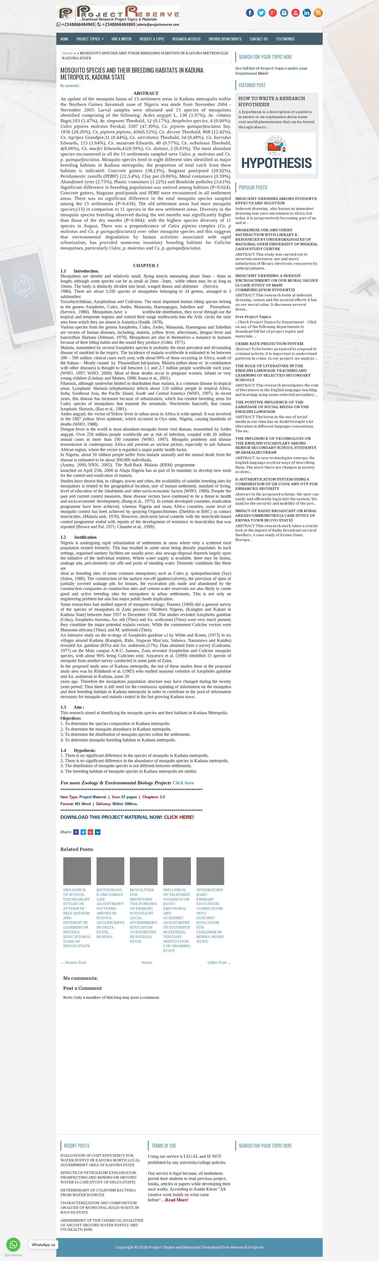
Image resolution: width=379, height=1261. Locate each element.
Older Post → (219, 962)
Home (64, 39)
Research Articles (187, 39)
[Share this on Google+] (90, 832)
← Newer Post (73, 962)
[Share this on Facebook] (76, 832)
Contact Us (259, 39)
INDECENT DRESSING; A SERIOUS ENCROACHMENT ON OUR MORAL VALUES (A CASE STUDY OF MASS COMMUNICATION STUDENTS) (276, 283)
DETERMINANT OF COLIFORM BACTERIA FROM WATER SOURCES (98, 1192)
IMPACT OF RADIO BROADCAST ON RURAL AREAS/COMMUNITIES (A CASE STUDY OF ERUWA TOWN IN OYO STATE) (276, 515)
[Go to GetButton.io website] (13, 1255)
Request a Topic (152, 39)
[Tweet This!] (83, 832)
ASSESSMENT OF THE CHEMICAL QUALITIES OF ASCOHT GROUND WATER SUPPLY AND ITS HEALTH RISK (101, 1225)
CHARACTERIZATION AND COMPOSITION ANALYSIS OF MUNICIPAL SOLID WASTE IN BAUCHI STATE (99, 1207)
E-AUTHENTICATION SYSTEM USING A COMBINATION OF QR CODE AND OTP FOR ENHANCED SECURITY (276, 484)
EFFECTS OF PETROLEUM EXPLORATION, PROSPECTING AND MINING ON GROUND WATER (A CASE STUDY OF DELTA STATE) (98, 1177)
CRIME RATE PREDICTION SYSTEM (269, 344)
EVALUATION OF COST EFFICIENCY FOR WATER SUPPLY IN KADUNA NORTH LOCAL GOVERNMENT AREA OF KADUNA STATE (100, 1160)
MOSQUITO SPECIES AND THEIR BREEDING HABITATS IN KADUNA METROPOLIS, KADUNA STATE (131, 73)
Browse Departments (225, 39)
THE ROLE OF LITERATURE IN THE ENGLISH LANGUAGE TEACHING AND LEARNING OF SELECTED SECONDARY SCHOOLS (272, 373)
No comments (69, 85)
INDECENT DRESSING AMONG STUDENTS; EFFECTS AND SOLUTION (276, 201)
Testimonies (285, 39)
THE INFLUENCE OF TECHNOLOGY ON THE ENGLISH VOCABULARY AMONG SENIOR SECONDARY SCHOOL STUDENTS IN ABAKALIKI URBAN (275, 445)
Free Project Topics (253, 317)
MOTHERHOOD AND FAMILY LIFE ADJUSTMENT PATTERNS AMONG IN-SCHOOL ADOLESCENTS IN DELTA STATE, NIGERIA (110, 913)
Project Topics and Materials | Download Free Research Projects (206, 1247)
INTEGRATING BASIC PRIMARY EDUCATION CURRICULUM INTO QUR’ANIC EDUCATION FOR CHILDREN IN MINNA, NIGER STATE (210, 916)
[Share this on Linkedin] (97, 832)
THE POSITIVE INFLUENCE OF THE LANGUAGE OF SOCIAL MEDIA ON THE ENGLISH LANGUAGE (272, 407)
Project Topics (90, 38)
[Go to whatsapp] (13, 1245)
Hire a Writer (122, 39)
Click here (183, 782)
